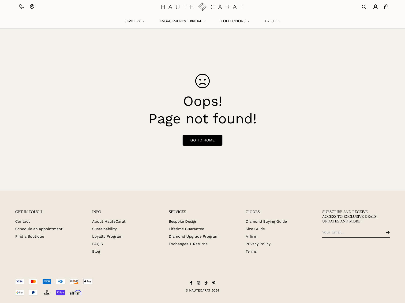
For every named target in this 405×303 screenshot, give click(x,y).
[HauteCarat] (202, 7)
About (270, 21)
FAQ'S (97, 244)
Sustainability (104, 229)
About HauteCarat (109, 221)
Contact (22, 221)
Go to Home (202, 140)
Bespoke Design (183, 221)
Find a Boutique (29, 236)
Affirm (251, 236)
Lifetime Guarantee (186, 229)
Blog (96, 251)
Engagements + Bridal (181, 21)
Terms (251, 251)
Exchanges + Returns (188, 244)
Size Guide (255, 229)
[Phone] (21, 6)
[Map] (32, 6)
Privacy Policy (258, 244)
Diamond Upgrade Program (193, 236)
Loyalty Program (107, 236)
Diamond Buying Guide (266, 221)
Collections (233, 21)
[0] (385, 6)
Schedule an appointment (39, 229)
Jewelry (133, 21)
